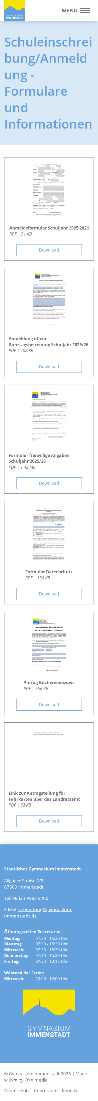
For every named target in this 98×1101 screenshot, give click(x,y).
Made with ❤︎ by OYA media (45, 1077)
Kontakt (70, 1091)
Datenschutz (17, 1091)
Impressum (45, 1091)
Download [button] (49, 250)
